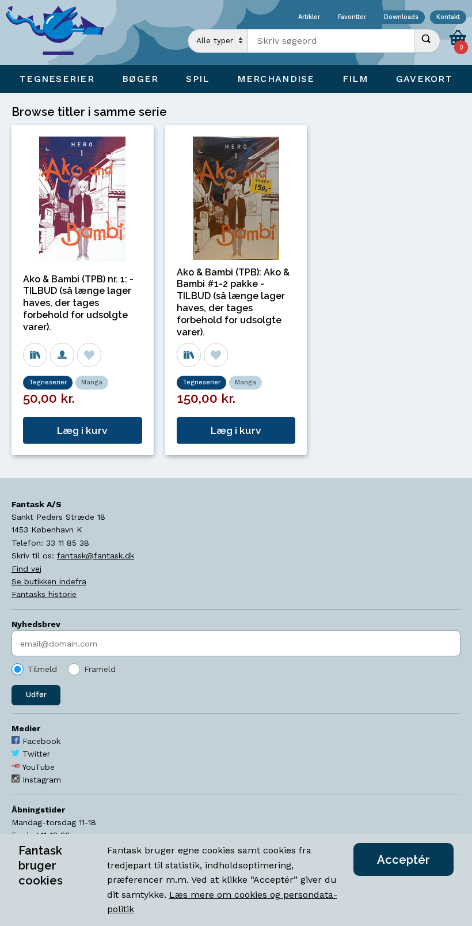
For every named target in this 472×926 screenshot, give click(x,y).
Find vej (26, 568)
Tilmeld (42, 669)
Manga (91, 382)
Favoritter (352, 17)
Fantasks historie (44, 594)
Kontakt (448, 17)
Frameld (100, 669)
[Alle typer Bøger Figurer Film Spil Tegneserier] (218, 40)
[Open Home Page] (60, 32)
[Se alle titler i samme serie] (35, 355)
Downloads (401, 17)
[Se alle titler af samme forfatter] (62, 355)
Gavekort (424, 78)
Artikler (309, 17)
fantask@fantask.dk (95, 555)
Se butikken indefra (49, 581)
